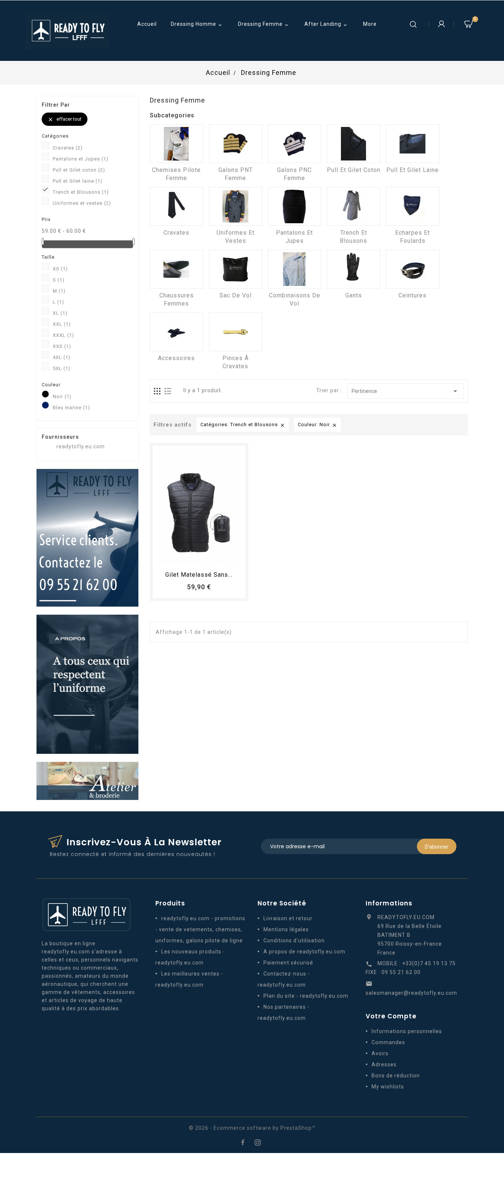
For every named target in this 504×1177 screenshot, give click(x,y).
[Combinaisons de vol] (294, 269)
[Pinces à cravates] (235, 332)
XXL (62, 324)
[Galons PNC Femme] (294, 143)
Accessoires (176, 358)
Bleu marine (71, 407)
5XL (61, 368)
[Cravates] (176, 206)
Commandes (388, 1042)
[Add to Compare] (206, 557)
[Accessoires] (176, 332)
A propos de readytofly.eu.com (304, 952)
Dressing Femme (264, 24)
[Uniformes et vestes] (235, 206)
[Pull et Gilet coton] (353, 143)
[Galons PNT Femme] (235, 143)
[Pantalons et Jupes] (294, 206)
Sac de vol (236, 295)
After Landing (326, 24)
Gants (353, 295)
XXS (62, 346)
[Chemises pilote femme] (176, 143)
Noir (62, 396)
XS (60, 269)
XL (60, 313)
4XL (61, 357)
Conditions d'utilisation (294, 940)
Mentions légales (286, 929)
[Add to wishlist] (192, 557)
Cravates (68, 148)
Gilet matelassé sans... (198, 574)
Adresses (384, 1064)
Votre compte (391, 1016)
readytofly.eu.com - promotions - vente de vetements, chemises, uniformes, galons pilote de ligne (200, 929)
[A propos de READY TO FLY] (87, 684)
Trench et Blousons (81, 192)
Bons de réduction (396, 1075)
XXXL (63, 335)
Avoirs (380, 1053)
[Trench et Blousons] (353, 206)
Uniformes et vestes (82, 203)
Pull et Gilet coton (79, 170)
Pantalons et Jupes (80, 159)
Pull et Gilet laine (78, 181)
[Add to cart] (178, 557)
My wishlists (388, 1087)
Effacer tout (65, 119)
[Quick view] (219, 557)
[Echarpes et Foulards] (412, 206)
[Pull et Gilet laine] (412, 143)
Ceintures (412, 295)
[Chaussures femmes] (176, 269)
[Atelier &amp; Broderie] (87, 780)
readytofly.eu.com (80, 446)
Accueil (147, 24)
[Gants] (353, 269)
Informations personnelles (407, 1031)
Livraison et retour (288, 918)
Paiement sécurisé (288, 963)
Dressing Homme (197, 24)
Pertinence (406, 391)
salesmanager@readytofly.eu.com (411, 993)
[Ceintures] (412, 269)
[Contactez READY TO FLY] (87, 537)
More (370, 24)
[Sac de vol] (235, 269)
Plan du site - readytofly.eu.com (305, 996)
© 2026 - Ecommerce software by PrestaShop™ (252, 1128)
